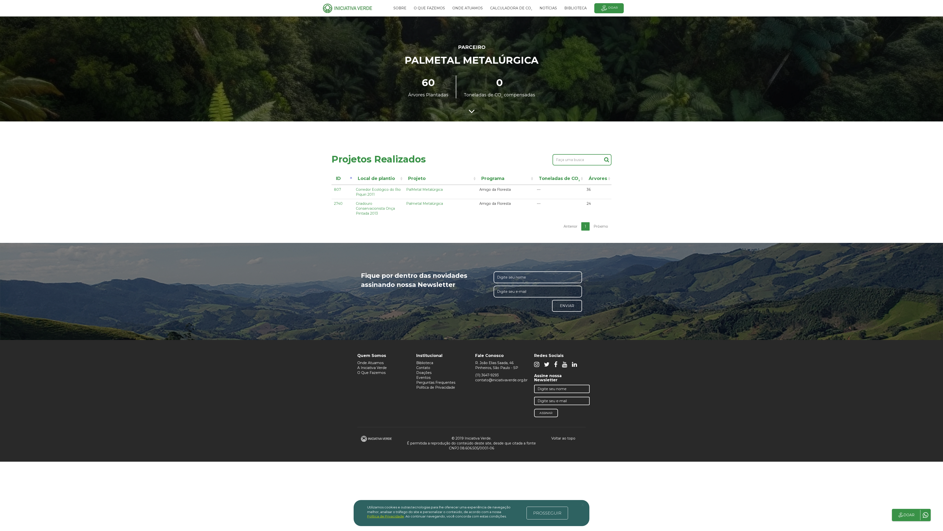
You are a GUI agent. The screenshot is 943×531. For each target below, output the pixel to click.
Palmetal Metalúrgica (424, 203)
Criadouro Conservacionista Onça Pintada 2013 (375, 208)
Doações (423, 372)
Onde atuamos (467, 8)
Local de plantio (376, 178)
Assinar (546, 413)
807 (337, 189)
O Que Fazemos (371, 372)
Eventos (423, 377)
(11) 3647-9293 (487, 375)
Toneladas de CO (559, 179)
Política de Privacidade (435, 387)
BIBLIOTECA (575, 8)
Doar (613, 7)
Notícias (548, 8)
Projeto (417, 178)
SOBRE (399, 8)
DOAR (909, 515)
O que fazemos (429, 8)
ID (338, 178)
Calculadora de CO (511, 9)
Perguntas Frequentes (435, 382)
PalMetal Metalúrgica (424, 189)
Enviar (567, 306)
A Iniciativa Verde (372, 368)
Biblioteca (424, 363)
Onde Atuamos (370, 363)
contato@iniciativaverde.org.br (501, 380)
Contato (423, 368)
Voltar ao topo (563, 438)
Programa (492, 178)
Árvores (598, 178)
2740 (338, 203)
